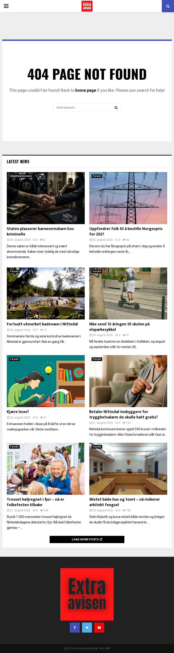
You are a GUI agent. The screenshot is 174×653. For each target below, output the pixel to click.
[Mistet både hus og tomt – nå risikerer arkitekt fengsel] (128, 469)
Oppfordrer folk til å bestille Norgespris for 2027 (125, 231)
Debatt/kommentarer (21, 176)
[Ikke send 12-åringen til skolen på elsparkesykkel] (128, 293)
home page (85, 90)
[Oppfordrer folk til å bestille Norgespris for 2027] (128, 198)
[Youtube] (99, 628)
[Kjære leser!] (46, 381)
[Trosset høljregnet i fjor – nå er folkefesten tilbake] (46, 469)
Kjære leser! (18, 411)
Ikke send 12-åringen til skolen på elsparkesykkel (119, 327)
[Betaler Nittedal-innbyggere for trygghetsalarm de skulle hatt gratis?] (128, 381)
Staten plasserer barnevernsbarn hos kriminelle (40, 231)
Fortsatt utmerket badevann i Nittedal (42, 324)
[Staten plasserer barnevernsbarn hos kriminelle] (46, 198)
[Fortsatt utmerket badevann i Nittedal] (46, 293)
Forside (97, 176)
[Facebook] (75, 628)
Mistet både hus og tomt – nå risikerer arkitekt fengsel (124, 502)
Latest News (18, 161)
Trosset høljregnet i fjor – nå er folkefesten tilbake (35, 502)
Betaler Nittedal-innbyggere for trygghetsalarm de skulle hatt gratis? (123, 414)
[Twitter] (87, 628)
